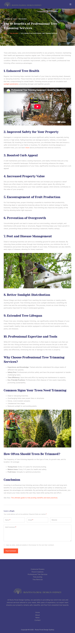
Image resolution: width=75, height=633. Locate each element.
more (27, 148)
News (37, 618)
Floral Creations (37, 572)
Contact (38, 620)
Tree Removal (38, 579)
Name (7, 520)
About (37, 615)
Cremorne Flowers (37, 569)
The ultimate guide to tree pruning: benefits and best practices (34, 498)
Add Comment (10, 527)
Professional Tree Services (37, 574)
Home (37, 612)
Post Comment (11, 551)
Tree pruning (22, 19)
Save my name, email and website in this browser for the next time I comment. (30, 545)
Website (54, 520)
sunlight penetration (11, 84)
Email (30, 520)
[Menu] (70, 4)
